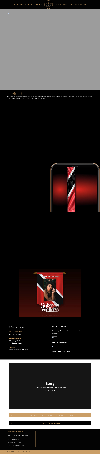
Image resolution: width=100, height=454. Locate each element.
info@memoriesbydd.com (17, 451)
